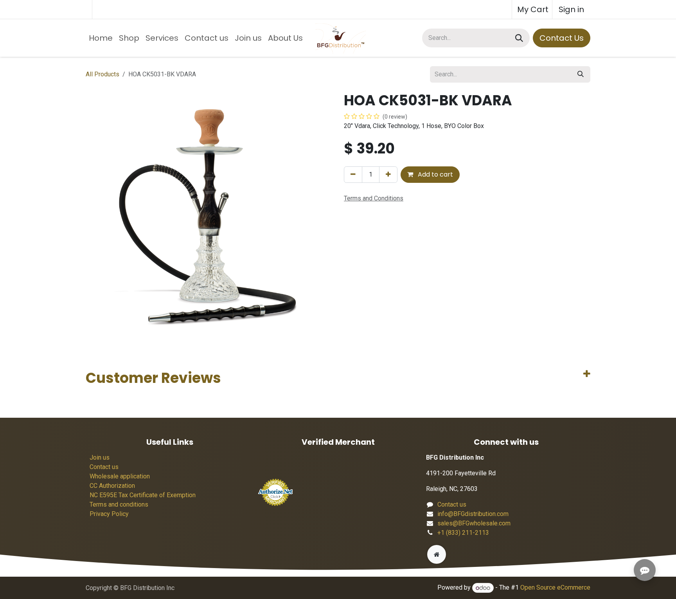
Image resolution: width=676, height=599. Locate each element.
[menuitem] (101, 38)
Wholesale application (120, 476)
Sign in (571, 9)
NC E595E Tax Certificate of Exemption (143, 495)
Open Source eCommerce (555, 588)
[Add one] (388, 174)
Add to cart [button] (434, 174)
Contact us (104, 467)
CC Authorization (112, 485)
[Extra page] (436, 554)
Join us (100, 457)
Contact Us (561, 37)
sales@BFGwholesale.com (474, 523)
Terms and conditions (119, 504)
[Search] (519, 38)
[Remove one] (353, 174)
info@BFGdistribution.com (473, 514)
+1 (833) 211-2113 (463, 532)
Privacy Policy (109, 514)
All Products (102, 74)
